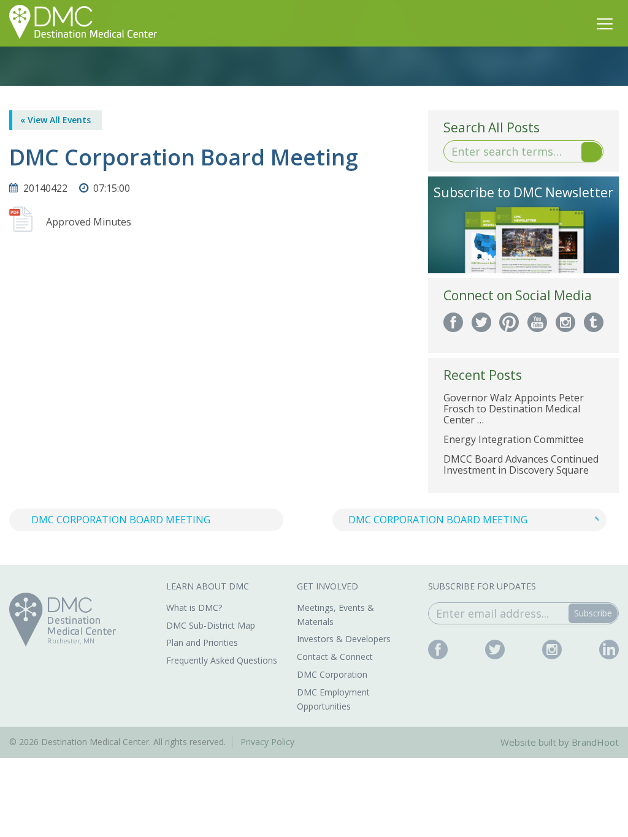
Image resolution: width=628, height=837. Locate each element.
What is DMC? (194, 607)
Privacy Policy (267, 742)
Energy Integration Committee (513, 439)
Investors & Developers (344, 639)
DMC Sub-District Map (210, 625)
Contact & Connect (335, 656)
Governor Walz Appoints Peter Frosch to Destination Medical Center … (513, 408)
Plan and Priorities (202, 642)
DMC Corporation (332, 674)
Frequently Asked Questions (221, 660)
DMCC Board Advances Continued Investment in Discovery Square (521, 464)
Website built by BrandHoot (559, 742)
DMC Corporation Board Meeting (120, 519)
